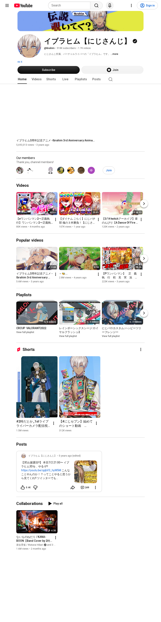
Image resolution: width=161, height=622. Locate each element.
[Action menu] (95, 487)
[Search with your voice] (110, 5)
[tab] (22, 79)
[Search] (96, 5)
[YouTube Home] (23, 5)
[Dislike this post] (35, 487)
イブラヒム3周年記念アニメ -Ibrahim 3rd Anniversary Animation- (55, 140)
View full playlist (25, 332)
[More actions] (55, 220)
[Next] (144, 204)
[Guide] (7, 5)
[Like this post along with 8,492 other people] (23, 487)
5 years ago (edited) (70, 455)
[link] (59, 472)
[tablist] (80, 79)
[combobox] (70, 5)
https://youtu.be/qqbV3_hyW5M (41, 470)
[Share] (73, 487)
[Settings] (131, 5)
